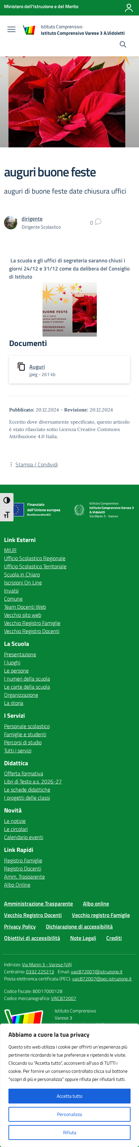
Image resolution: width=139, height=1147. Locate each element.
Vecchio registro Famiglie (101, 915)
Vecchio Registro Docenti (31, 631)
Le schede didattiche (27, 789)
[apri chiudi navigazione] (11, 30)
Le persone (16, 670)
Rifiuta (69, 1132)
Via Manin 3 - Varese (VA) (47, 964)
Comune (13, 599)
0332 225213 (40, 971)
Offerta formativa (23, 773)
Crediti (114, 938)
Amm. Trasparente (24, 876)
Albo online (96, 903)
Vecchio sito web (22, 615)
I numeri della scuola (27, 679)
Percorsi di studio (22, 742)
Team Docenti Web (25, 607)
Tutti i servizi (17, 750)
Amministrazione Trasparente (38, 903)
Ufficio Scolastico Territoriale (35, 566)
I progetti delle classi (27, 798)
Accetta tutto (69, 1095)
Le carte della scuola (27, 687)
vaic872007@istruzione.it (96, 971)
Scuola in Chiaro (22, 574)
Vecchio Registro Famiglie (32, 623)
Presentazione (20, 654)
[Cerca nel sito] (123, 45)
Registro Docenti (22, 868)
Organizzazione (21, 695)
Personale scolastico (27, 726)
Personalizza (69, 1114)
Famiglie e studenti (25, 734)
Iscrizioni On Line (23, 582)
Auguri (37, 367)
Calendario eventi (23, 837)
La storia (13, 703)
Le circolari (16, 829)
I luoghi (12, 662)
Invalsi (11, 590)
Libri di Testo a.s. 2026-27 (33, 781)
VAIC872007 (63, 998)
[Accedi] (129, 7)
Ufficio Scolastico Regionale (34, 558)
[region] (69, 1085)
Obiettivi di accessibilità (32, 938)
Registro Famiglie (23, 860)
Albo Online (17, 885)
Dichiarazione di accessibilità (79, 926)
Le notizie (15, 821)
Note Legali (83, 938)
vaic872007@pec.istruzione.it (102, 978)
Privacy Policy (20, 926)
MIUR (10, 550)
